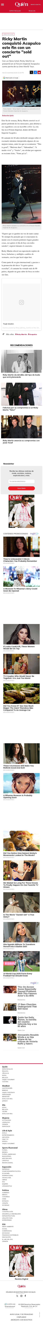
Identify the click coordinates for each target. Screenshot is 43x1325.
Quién (5, 1067)
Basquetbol (6, 1156)
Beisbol (5, 1152)
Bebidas (5, 1090)
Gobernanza (7, 1231)
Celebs (4, 1111)
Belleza (5, 1077)
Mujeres (5, 1118)
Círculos (5, 1073)
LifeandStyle (7, 1186)
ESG (4, 1224)
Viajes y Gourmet (8, 1079)
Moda (4, 1075)
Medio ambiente (7, 1226)
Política (5, 1190)
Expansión (6, 1167)
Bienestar (5, 1096)
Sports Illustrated (10, 1148)
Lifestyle (5, 1160)
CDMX (4, 1199)
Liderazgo (6, 1122)
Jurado (5, 1101)
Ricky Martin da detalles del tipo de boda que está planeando (21, 376)
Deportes (5, 1137)
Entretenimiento (8, 1135)
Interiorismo (7, 1220)
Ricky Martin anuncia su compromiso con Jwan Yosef (21, 441)
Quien (17, 1296)
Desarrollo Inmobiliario (11, 1214)
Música (4, 1141)
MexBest (6, 1086)
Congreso (6, 1197)
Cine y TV (5, 1139)
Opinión (5, 1124)
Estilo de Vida (7, 1098)
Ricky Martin (22, 334)
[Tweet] (31, 72)
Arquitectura (7, 1218)
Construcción (7, 1211)
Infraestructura (8, 1216)
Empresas (5, 1169)
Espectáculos (15, 11)
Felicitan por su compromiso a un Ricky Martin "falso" (20, 408)
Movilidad (6, 1233)
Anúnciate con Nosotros (21, 1320)
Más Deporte (7, 1158)
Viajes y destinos (8, 1092)
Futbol (4, 1150)
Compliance (21, 1317)
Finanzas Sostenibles (10, 1235)
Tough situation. (8, 324)
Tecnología (6, 1177)
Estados (5, 1201)
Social (4, 1229)
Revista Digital (36, 4)
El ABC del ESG (7, 1239)
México (4, 1194)
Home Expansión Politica (11, 1171)
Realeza (32, 11)
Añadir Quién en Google (11, 78)
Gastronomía (7, 1088)
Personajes (6, 1094)
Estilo (4, 1133)
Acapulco (33, 334)
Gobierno (5, 1192)
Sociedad (5, 1205)
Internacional (7, 1175)
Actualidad (6, 1120)
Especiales (6, 1126)
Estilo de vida (7, 1113)
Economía (5, 1173)
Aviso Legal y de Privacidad (21, 1314)
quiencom (23, 1295)
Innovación (6, 1237)
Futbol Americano (9, 1154)
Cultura (5, 1081)
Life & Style (7, 1130)
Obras (4, 1179)
